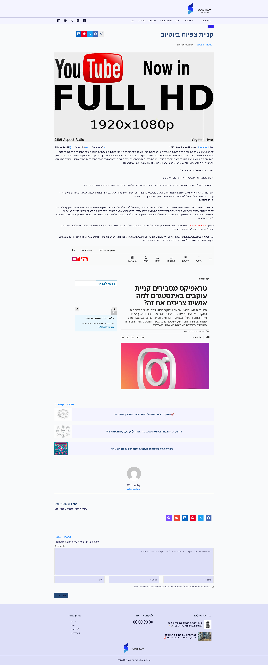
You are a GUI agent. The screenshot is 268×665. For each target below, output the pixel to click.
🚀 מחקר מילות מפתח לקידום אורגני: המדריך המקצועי (144, 414)
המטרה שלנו (75, 633)
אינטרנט (211, 26)
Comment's (59, 546)
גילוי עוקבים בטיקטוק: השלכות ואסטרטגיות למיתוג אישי (142, 448)
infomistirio (204, 147)
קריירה (73, 621)
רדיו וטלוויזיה (189, 20)
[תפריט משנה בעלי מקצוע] (199, 20)
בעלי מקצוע (206, 20)
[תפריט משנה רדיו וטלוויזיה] (182, 20)
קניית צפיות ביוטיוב (198, 225)
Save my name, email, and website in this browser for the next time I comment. (171, 586)
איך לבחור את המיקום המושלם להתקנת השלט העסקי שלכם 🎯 (180, 636)
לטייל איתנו (75, 629)
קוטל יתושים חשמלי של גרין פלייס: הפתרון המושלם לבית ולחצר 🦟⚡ (185, 624)
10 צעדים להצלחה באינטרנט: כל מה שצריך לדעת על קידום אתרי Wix (144, 431)
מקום (73, 625)
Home (209, 45)
